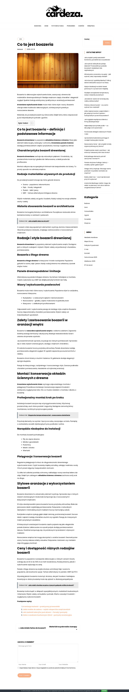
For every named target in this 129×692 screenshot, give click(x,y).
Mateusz (20, 49)
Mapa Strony (88, 241)
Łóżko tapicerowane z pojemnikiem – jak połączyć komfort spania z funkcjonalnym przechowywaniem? (97, 113)
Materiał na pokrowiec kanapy (63, 626)
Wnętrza (91, 26)
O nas (86, 249)
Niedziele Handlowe (91, 237)
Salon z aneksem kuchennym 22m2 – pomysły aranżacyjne (47, 615)
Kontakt (87, 253)
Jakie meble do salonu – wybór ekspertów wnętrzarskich (46, 609)
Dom (46, 26)
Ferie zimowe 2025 (90, 257)
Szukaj (86, 39)
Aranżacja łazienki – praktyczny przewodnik (41, 606)
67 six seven (88, 265)
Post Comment (24, 675)
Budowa (37, 26)
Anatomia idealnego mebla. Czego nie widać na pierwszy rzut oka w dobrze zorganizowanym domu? (97, 185)
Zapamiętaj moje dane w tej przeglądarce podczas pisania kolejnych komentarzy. (47, 668)
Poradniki (71, 26)
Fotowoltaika (58, 26)
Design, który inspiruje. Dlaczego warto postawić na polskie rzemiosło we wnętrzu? (97, 171)
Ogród (81, 26)
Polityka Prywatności (91, 245)
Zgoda (104, 690)
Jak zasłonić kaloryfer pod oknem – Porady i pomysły (45, 612)
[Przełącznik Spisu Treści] (31, 123)
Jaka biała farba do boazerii (33, 628)
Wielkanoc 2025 (89, 261)
